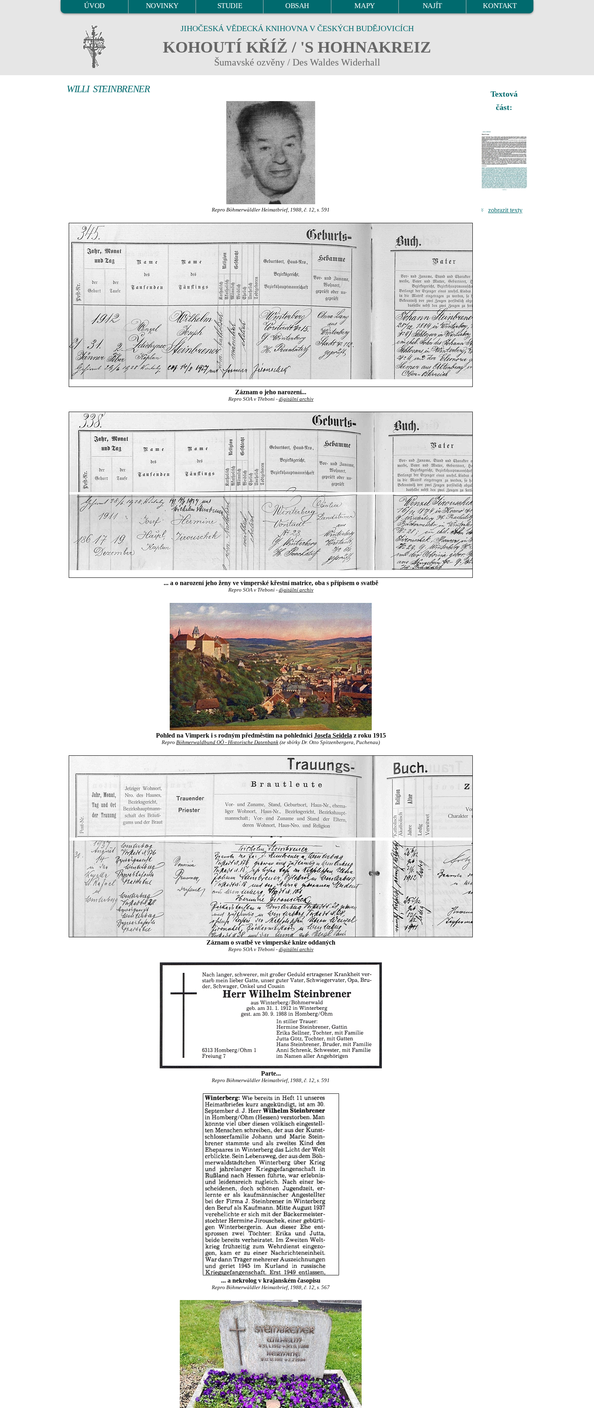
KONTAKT (499, 6)
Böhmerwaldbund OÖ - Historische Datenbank (227, 742)
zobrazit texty (505, 210)
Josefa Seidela (333, 735)
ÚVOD (94, 6)
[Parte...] (271, 1015)
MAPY (364, 6)
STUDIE (229, 6)
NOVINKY (162, 6)
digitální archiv (296, 399)
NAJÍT (432, 6)
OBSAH (297, 6)
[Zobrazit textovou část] (505, 160)
